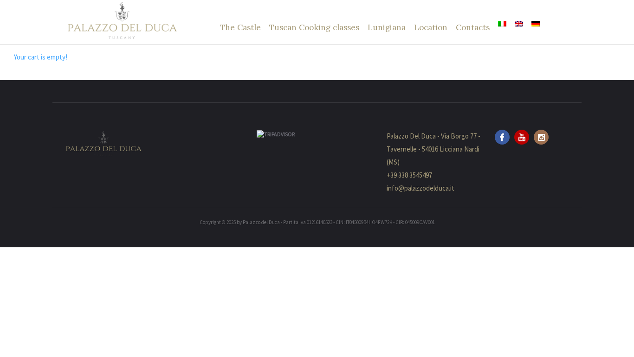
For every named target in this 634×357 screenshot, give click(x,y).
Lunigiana (387, 27)
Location (430, 27)
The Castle (240, 27)
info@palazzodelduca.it (420, 188)
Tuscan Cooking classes (314, 27)
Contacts (473, 27)
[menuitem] (502, 23)
